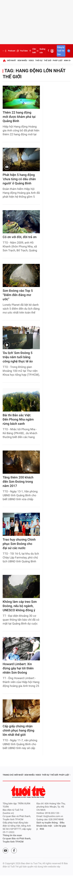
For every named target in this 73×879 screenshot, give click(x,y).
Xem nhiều (22, 60)
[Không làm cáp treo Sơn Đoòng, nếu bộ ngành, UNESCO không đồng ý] (21, 586)
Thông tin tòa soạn (12, 835)
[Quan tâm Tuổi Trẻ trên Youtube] (5, 850)
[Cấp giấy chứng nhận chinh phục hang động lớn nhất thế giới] (21, 711)
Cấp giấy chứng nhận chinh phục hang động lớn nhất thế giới (18, 730)
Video (31, 60)
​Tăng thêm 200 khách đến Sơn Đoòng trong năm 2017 (18, 482)
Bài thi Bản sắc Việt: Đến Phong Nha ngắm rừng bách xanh (18, 419)
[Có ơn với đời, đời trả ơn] (21, 221)
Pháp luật (58, 60)
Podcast (11, 51)
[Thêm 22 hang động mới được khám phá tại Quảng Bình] (21, 97)
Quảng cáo (42, 51)
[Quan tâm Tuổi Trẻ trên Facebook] (14, 850)
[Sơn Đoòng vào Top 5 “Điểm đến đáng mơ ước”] (21, 275)
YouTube (24, 51)
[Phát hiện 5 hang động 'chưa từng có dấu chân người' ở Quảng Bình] (21, 159)
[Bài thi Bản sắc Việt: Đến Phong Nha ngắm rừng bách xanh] (21, 399)
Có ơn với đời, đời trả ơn (19, 237)
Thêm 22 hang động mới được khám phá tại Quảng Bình (19, 117)
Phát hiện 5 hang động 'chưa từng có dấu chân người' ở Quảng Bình (19, 179)
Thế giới (47, 60)
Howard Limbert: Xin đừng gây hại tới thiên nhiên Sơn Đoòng (18, 668)
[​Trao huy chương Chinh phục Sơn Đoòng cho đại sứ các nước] (21, 524)
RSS (42, 829)
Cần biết (34, 51)
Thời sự (38, 60)
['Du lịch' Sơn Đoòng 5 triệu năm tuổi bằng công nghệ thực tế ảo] (21, 337)
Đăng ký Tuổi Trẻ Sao (60, 50)
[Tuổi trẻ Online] (28, 791)
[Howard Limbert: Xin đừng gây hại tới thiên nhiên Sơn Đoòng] (21, 648)
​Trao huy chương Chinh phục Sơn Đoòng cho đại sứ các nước (19, 544)
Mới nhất (11, 60)
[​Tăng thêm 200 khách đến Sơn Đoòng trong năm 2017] (21, 462)
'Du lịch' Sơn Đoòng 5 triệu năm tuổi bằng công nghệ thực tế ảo (18, 357)
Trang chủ (8, 775)
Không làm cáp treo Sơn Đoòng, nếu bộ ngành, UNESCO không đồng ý (20, 606)
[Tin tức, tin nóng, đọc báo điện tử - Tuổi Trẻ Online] (3, 51)
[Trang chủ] (4, 61)
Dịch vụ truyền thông (47, 822)
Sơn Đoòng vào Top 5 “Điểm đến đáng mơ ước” (18, 295)
